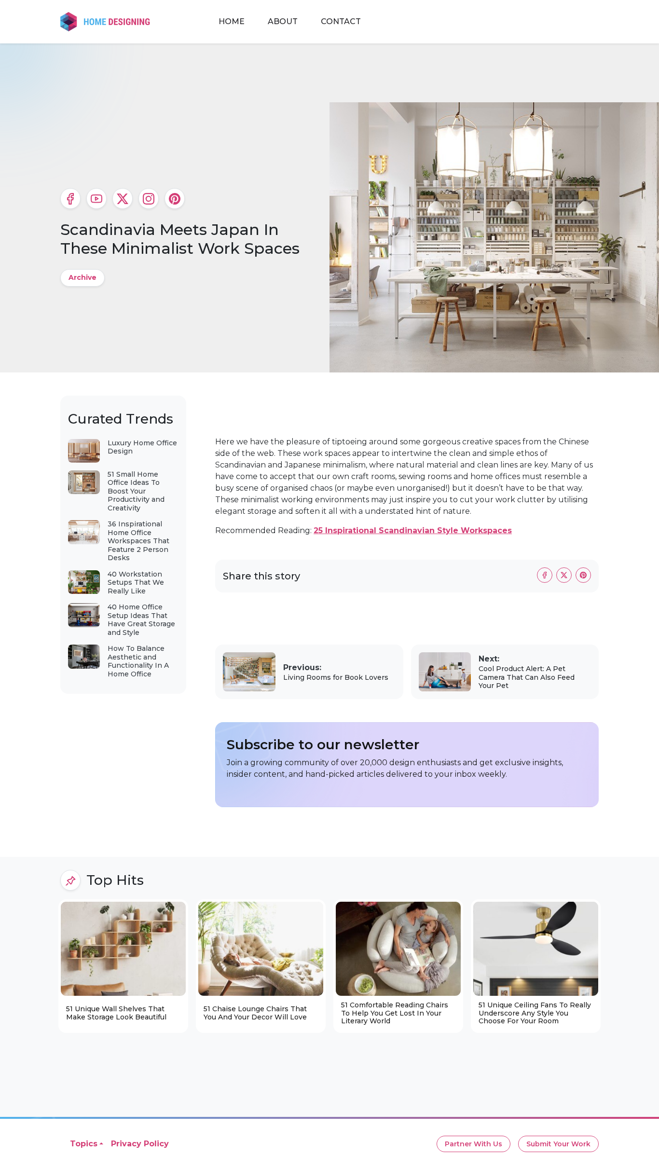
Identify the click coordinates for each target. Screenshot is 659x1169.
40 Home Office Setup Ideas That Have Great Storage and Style (141, 620)
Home (232, 21)
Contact (341, 21)
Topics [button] (83, 1143)
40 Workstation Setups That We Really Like (136, 582)
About (283, 21)
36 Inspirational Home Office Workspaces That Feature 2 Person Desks (138, 541)
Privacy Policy (140, 1143)
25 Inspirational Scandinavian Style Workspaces (413, 530)
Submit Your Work (558, 1144)
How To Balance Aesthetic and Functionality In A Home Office (138, 661)
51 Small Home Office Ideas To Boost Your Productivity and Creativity (136, 491)
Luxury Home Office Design (142, 447)
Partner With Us (473, 1144)
